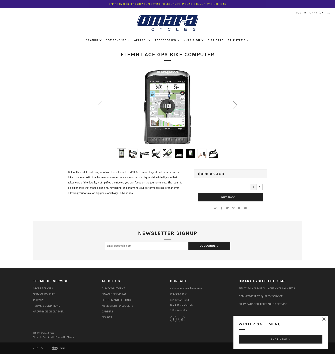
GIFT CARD (216, 40)
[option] (167, 106)
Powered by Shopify (64, 337)
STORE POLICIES (43, 288)
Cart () (316, 12)
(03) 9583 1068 (178, 294)
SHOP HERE (279, 339)
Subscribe (207, 245)
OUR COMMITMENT (113, 288)
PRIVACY (38, 300)
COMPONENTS (116, 40)
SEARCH (107, 317)
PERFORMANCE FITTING (116, 300)
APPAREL (140, 40)
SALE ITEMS (237, 40)
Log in (301, 12)
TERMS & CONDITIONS (46, 305)
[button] (121, 153)
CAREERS (107, 311)
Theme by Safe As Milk (43, 337)
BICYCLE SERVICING (114, 294)
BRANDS (92, 40)
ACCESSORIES (165, 40)
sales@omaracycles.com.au (186, 288)
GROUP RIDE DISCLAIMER (48, 311)
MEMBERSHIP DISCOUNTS (117, 305)
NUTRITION (192, 40)
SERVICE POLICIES (44, 294)
